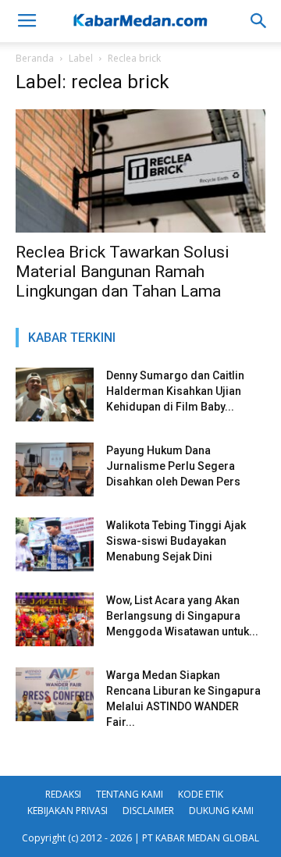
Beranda (35, 58)
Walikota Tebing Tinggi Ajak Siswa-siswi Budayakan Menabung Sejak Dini (176, 541)
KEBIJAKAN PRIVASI (67, 810)
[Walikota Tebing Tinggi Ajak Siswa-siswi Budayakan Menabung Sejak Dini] (55, 544)
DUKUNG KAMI (221, 810)
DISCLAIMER (148, 810)
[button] (259, 21)
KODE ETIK (200, 794)
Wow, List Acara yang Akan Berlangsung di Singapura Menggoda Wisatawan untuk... (182, 616)
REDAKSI (63, 794)
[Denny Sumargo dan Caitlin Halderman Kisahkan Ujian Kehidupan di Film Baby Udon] (55, 394)
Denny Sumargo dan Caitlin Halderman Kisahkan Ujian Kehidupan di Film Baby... (175, 391)
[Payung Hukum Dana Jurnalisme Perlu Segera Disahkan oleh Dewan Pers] (55, 469)
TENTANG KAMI (129, 794)
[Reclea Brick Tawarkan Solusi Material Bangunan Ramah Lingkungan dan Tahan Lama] (140, 171)
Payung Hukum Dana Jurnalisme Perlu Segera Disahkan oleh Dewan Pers (173, 466)
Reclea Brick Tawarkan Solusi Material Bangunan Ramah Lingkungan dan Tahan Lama (122, 271)
